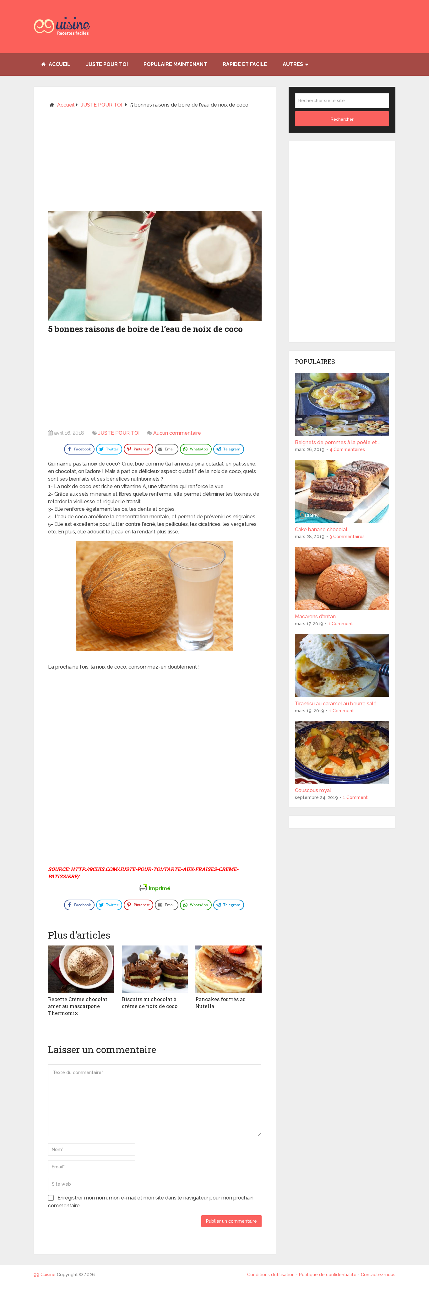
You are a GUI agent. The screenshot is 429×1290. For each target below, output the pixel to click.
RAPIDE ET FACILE (245, 64)
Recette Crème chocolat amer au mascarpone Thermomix (77, 1006)
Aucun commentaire (177, 433)
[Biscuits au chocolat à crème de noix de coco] (155, 969)
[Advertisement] (155, 162)
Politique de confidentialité (327, 1274)
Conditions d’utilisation (271, 1274)
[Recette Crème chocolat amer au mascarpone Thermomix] (81, 969)
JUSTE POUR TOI (107, 64)
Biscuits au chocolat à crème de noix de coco (149, 1002)
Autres (293, 64)
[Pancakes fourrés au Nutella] (228, 969)
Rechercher (342, 119)
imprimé (160, 888)
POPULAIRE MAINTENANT (175, 64)
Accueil (58, 64)
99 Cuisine (45, 1274)
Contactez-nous (378, 1274)
